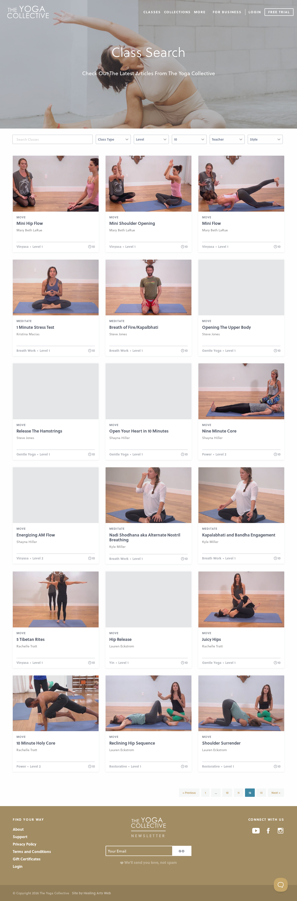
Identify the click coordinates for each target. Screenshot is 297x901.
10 (227, 793)
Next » (275, 793)
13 (261, 793)
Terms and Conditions (32, 851)
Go (182, 851)
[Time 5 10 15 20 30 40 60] (189, 141)
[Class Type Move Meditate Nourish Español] (113, 141)
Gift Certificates (27, 859)
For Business (227, 12)
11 (238, 793)
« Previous (189, 793)
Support (20, 836)
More (200, 12)
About (18, 829)
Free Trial (279, 12)
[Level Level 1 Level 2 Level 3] (151, 141)
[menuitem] (152, 11)
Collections (177, 12)
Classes (152, 12)
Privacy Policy (24, 844)
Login (255, 12)
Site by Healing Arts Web (91, 893)
